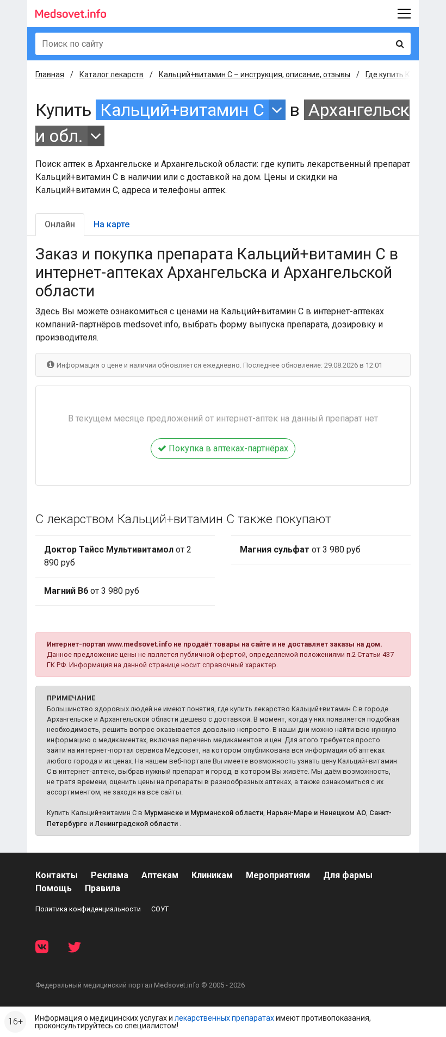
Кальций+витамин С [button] (182, 110)
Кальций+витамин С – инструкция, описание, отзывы (254, 74)
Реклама (109, 875)
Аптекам (159, 875)
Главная (49, 74)
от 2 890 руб (117, 556)
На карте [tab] (111, 224)
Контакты (56, 875)
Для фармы (348, 875)
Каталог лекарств (111, 74)
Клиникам (212, 875)
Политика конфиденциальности (88, 909)
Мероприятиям (278, 875)
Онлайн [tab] (60, 224)
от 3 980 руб (91, 591)
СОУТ (160, 909)
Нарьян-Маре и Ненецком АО (316, 813)
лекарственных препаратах (224, 1018)
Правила (102, 888)
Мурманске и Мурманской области (203, 813)
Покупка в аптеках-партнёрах (227, 448)
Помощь (53, 888)
